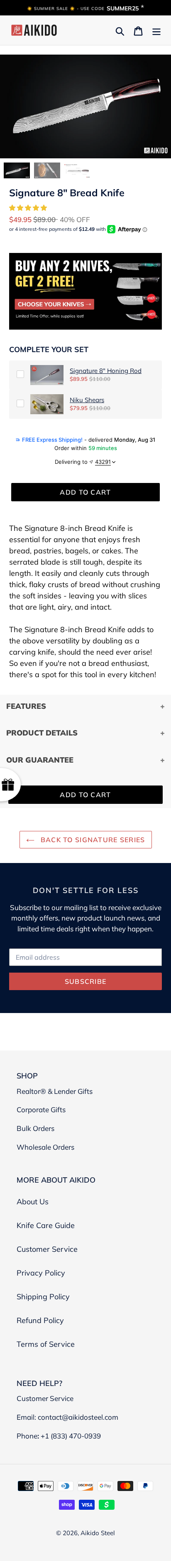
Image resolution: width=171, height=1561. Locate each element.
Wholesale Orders (45, 1147)
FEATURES (26, 706)
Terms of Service (46, 1344)
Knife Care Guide (46, 1225)
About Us (33, 1201)
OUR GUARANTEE (39, 760)
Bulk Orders (35, 1128)
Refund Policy (40, 1320)
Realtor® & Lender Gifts (55, 1091)
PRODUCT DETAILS (42, 733)
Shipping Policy (43, 1296)
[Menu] (156, 30)
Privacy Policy (41, 1273)
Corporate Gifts (41, 1109)
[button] (29, 208)
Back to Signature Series (92, 840)
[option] (17, 170)
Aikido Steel (98, 1533)
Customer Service (47, 1249)
